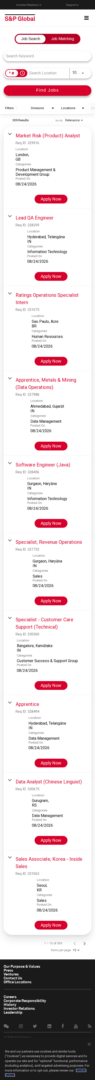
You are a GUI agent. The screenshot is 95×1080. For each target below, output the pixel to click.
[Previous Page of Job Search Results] (75, 943)
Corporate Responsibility (25, 1000)
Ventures (11, 974)
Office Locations (17, 982)
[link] (47, 168)
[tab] (30, 39)
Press (8, 970)
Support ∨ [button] (72, 4)
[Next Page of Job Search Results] (84, 943)
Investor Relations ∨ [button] (28, 4)
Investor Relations (19, 1008)
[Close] (89, 1044)
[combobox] (45, 56)
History (10, 1004)
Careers (10, 996)
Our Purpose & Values (22, 966)
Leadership (13, 1012)
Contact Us (13, 978)
